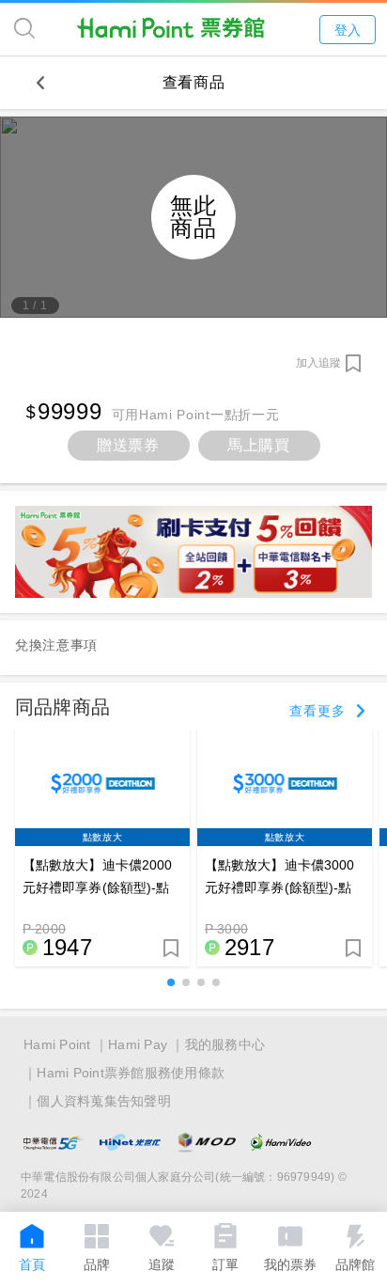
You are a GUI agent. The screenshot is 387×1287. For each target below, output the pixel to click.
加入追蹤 (318, 362)
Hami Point (57, 1044)
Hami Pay (137, 1044)
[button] (171, 982)
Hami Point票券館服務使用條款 (130, 1072)
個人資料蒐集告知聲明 (104, 1100)
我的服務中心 (225, 1044)
